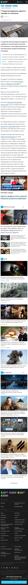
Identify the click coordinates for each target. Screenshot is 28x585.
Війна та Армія (18, 537)
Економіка (4, 517)
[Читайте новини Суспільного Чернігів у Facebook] (2, 568)
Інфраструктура (19, 524)
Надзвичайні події (20, 519)
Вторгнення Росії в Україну (20, 503)
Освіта (16, 517)
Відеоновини (4, 540)
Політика (3, 533)
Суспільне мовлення (6, 549)
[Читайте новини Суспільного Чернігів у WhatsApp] (15, 568)
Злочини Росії (4, 535)
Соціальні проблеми (20, 535)
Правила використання (18, 549)
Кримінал (3, 515)
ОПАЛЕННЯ (15, 5)
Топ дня (17, 540)
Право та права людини (5, 528)
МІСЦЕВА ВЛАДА (8, 5)
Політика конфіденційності (5, 553)
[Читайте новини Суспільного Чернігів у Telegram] (12, 568)
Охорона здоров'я (19, 522)
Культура (17, 515)
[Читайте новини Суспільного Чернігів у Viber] (9, 568)
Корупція (17, 513)
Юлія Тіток (6, 16)
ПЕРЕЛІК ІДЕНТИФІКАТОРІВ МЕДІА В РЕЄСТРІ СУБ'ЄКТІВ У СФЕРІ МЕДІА (21, 557)
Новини (3, 503)
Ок (14, 582)
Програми (3, 555)
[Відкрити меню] (27, 2)
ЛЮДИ (2, 506)
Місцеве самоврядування (19, 528)
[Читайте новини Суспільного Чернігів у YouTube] (7, 568)
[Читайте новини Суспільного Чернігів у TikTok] (17, 568)
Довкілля (3, 522)
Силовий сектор (5, 531)
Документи (18, 552)
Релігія (16, 533)
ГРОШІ (2, 5)
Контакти (3, 546)
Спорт (2, 537)
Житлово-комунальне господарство (7, 525)
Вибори (3, 519)
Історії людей (18, 531)
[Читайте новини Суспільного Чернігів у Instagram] (4, 568)
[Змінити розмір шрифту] (26, 20)
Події (2, 513)
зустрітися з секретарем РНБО (10, 126)
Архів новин (18, 546)
